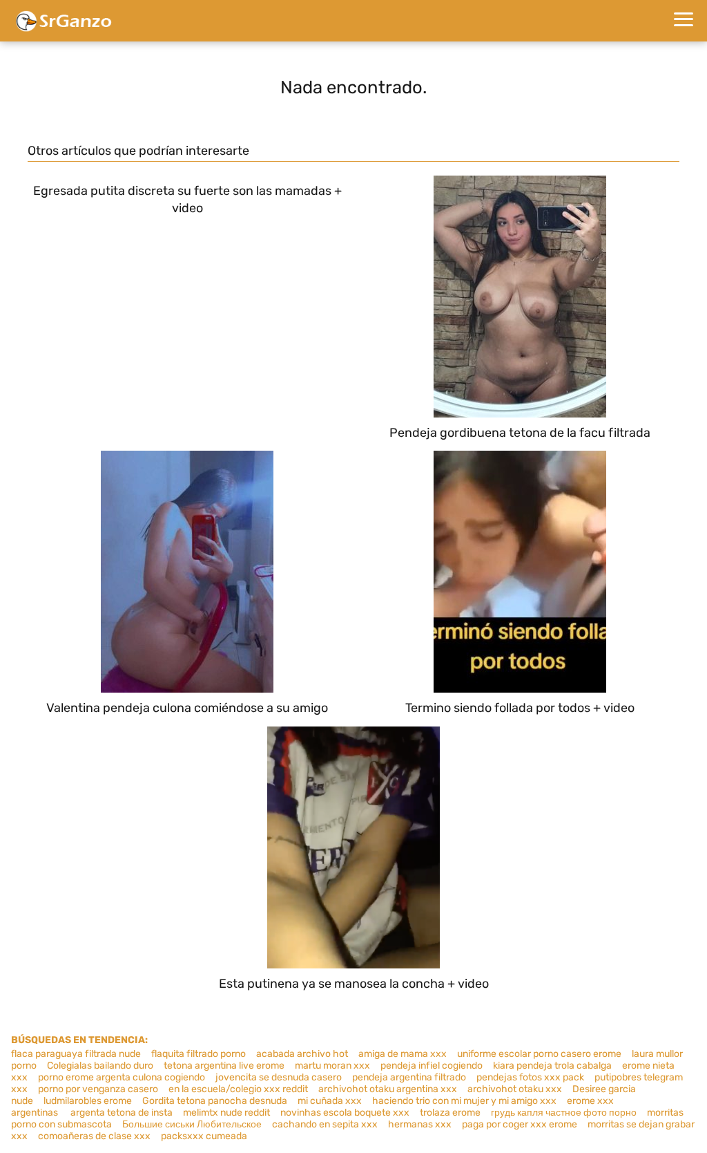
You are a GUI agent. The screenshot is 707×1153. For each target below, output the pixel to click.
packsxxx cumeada (204, 1136)
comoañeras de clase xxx (94, 1136)
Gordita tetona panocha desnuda (214, 1101)
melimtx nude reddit (226, 1112)
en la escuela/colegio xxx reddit (238, 1089)
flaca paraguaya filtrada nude (76, 1054)
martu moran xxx (332, 1065)
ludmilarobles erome (87, 1101)
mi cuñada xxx (330, 1101)
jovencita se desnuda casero (278, 1077)
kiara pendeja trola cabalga (552, 1065)
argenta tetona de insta (121, 1112)
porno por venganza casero (98, 1089)
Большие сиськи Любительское (192, 1124)
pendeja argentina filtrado (409, 1077)
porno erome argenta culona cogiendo (121, 1077)
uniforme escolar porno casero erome (539, 1054)
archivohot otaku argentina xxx (387, 1089)
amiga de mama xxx (402, 1054)
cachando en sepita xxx (325, 1124)
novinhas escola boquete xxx (344, 1112)
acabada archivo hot (302, 1054)
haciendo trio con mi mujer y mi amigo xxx (464, 1101)
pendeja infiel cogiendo (431, 1065)
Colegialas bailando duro (100, 1065)
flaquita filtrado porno (198, 1054)
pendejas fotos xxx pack (530, 1077)
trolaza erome (450, 1112)
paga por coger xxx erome (519, 1124)
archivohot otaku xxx (514, 1089)
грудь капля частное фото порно (564, 1112)
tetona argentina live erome (224, 1065)
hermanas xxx (420, 1124)
